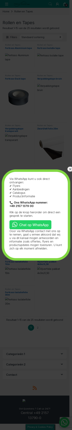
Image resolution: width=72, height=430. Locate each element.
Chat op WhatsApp (34, 224)
